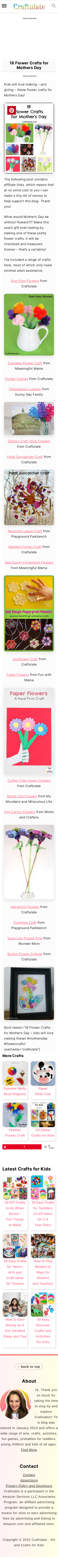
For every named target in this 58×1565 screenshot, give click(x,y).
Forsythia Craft (25, 922)
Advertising (29, 1480)
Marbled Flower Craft (25, 547)
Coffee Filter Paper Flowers (29, 780)
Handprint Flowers (25, 907)
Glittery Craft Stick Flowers (29, 441)
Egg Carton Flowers (19, 812)
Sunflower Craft (25, 659)
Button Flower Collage (24, 954)
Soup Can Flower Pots (24, 938)
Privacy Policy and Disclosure (29, 1486)
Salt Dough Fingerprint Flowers (29, 562)
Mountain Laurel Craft (25, 531)
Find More (29, 1449)
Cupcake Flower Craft (25, 363)
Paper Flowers (17, 675)
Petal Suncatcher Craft (25, 457)
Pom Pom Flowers (25, 281)
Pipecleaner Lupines (25, 389)
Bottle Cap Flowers (22, 796)
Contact (29, 1475)
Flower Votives (16, 379)
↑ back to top (29, 1366)
